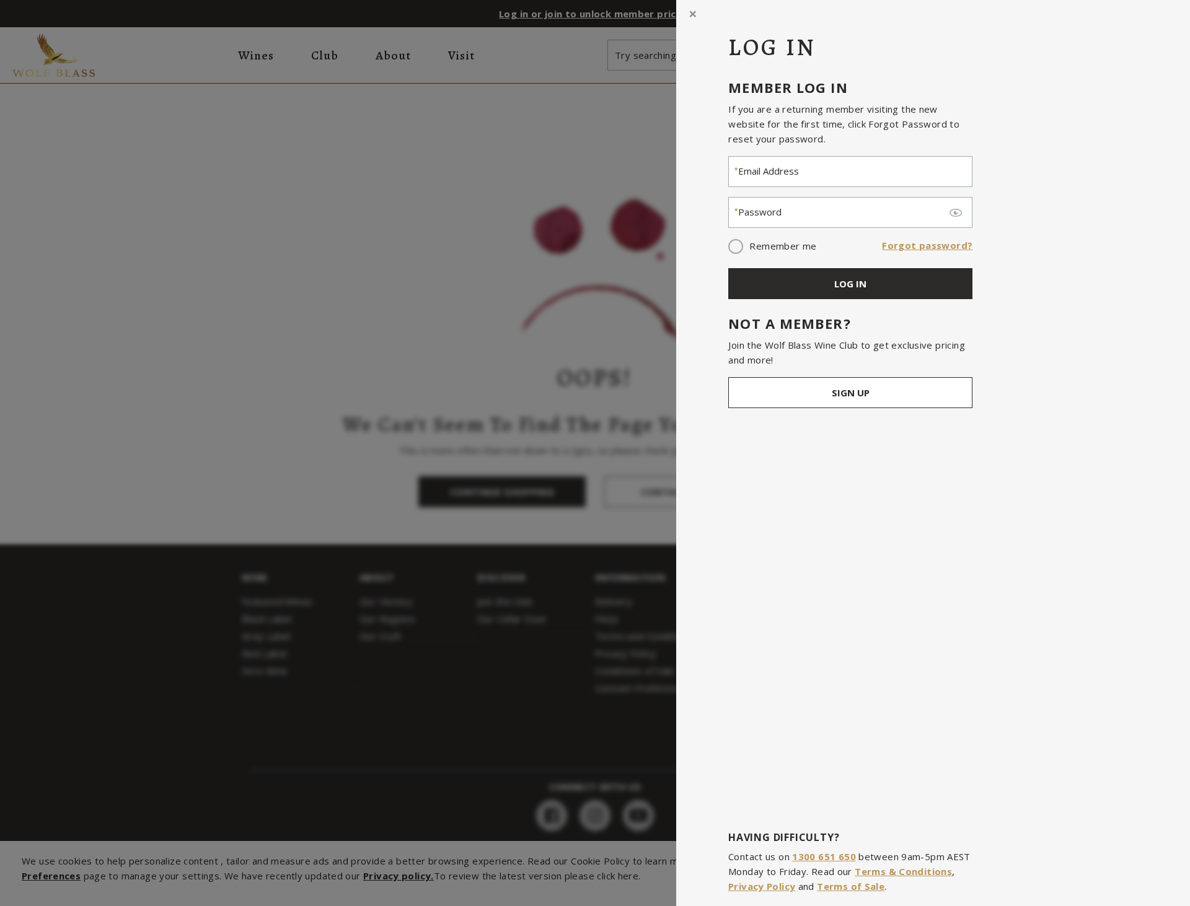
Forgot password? (927, 245)
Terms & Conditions (903, 871)
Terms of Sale (850, 886)
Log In (850, 283)
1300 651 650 (824, 856)
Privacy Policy (761, 886)
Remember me (782, 246)
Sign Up (850, 392)
